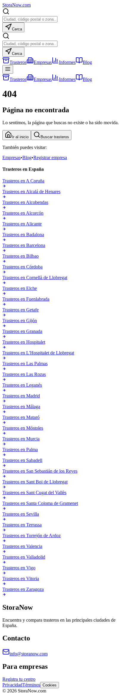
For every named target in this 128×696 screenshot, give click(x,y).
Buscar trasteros (54, 137)
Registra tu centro (18, 679)
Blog (87, 62)
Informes (67, 62)
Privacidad (12, 684)
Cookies (50, 685)
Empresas (43, 62)
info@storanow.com (29, 653)
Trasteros (18, 62)
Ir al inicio (20, 137)
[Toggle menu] (7, 69)
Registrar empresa (50, 157)
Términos (31, 684)
